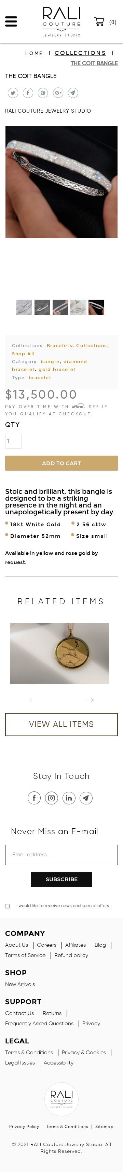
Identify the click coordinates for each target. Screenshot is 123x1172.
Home (34, 53)
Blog (100, 945)
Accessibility (58, 1063)
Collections (80, 53)
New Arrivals (20, 984)
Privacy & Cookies (84, 1053)
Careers (46, 945)
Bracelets (59, 345)
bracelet (40, 378)
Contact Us (19, 1013)
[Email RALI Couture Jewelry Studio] (87, 797)
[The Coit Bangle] (61, 182)
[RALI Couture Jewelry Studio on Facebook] (35, 797)
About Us (16, 945)
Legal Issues (20, 1063)
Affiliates (75, 945)
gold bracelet (57, 369)
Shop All (23, 354)
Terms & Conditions (29, 1053)
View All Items (61, 724)
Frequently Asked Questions (39, 1024)
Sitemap (104, 1127)
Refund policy (71, 955)
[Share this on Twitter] (12, 93)
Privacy (91, 1024)
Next (83, 691)
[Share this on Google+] (57, 93)
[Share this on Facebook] (27, 93)
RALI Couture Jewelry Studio (48, 111)
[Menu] (11, 19)
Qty (12, 425)
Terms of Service (25, 955)
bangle (50, 362)
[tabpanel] (61, 653)
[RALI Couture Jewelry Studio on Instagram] (53, 797)
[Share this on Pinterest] (42, 93)
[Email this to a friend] (72, 93)
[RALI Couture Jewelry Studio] (61, 22)
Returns (52, 1013)
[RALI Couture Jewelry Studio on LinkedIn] (70, 797)
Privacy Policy (24, 1127)
